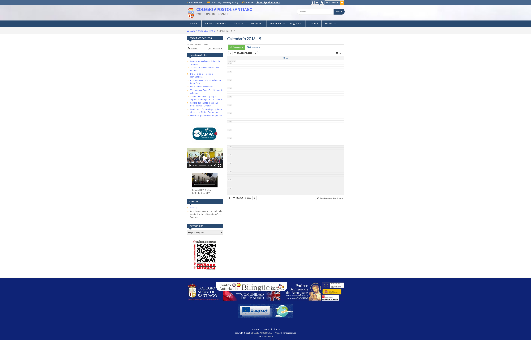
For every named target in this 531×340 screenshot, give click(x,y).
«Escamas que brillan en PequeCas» (206, 115)
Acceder (193, 207)
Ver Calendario (215, 48)
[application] (205, 158)
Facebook (255, 329)
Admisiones (276, 23)
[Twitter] (317, 3)
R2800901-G (267, 336)
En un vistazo (332, 2)
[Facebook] (313, 3)
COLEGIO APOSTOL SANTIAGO (224, 9)
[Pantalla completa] (219, 165)
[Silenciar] (215, 165)
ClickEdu (276, 329)
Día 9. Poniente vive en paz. (202, 86)
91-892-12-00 (196, 2)
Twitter (266, 329)
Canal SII (313, 23)
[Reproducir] (190, 165)
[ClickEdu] (322, 3)
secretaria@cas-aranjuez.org (224, 2)
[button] (329, 198)
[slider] (202, 165)
